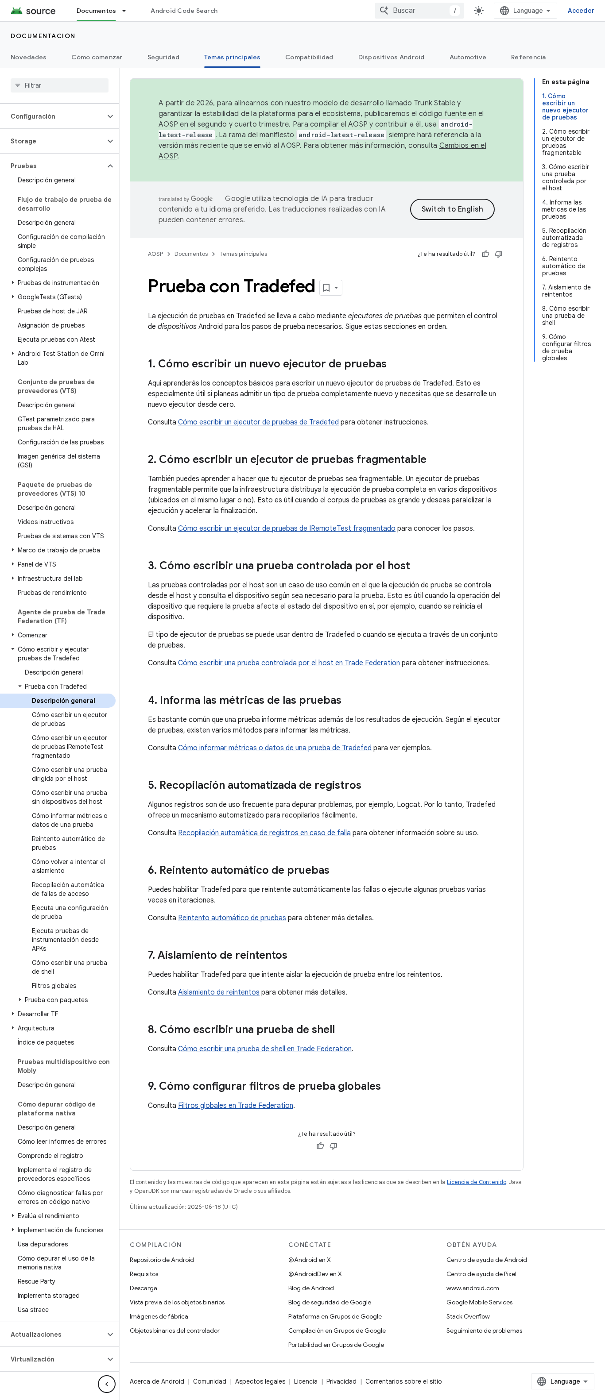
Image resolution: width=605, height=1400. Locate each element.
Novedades (29, 57)
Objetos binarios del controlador (175, 1330)
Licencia (306, 1381)
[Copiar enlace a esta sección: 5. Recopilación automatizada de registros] (370, 786)
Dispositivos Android (391, 57)
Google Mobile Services (479, 1302)
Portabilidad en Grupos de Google (336, 1345)
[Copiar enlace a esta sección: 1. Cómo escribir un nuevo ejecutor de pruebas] (395, 364)
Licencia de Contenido (476, 1182)
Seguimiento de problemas (484, 1330)
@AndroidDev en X (315, 1274)
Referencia (528, 57)
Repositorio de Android (162, 1260)
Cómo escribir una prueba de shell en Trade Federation (265, 1049)
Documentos (96, 11)
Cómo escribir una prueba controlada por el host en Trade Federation (289, 663)
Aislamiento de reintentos (219, 992)
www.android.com (472, 1288)
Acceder (581, 11)
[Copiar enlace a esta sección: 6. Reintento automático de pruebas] (338, 871)
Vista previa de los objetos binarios (177, 1302)
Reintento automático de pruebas (232, 918)
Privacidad (341, 1381)
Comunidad (209, 1381)
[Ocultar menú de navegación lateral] (107, 1384)
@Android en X (309, 1260)
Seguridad (163, 57)
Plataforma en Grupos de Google (335, 1316)
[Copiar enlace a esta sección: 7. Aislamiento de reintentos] (296, 956)
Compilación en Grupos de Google (337, 1330)
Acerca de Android (157, 1381)
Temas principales (232, 57)
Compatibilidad (309, 57)
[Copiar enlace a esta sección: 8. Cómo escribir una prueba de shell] (344, 1030)
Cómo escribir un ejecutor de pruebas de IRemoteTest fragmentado (287, 528)
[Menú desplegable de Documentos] (128, 10)
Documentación (43, 36)
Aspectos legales (260, 1381)
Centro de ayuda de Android (486, 1260)
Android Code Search (184, 11)
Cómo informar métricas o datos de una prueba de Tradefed (275, 748)
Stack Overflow (468, 1316)
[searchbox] (60, 85)
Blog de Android (311, 1288)
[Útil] (485, 254)
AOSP (155, 254)
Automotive (468, 57)
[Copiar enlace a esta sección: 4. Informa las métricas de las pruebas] (350, 701)
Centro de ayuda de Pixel (481, 1274)
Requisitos (144, 1274)
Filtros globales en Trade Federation (235, 1105)
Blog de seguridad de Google (329, 1302)
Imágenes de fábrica (159, 1316)
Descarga (143, 1288)
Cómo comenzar (96, 57)
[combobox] (419, 11)
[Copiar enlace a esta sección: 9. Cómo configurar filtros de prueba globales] (390, 1087)
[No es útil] (498, 254)
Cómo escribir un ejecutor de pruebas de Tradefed (258, 422)
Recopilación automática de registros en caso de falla (264, 833)
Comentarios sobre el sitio (403, 1381)
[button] (52, 116)
